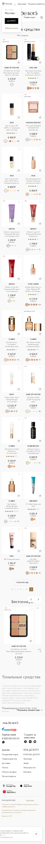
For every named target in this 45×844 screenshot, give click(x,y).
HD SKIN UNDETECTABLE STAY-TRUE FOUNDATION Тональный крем (33, 561)
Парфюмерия (29, 17)
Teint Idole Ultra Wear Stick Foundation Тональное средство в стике (33, 73)
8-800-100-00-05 (10, 739)
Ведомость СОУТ (7, 816)
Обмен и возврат (9, 772)
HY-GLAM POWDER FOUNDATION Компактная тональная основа (33, 128)
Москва (8, 4)
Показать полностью (28, 710)
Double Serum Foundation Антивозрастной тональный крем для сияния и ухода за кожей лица (12, 344)
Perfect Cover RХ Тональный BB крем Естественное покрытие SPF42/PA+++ (12, 289)
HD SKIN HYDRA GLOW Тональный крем (33, 400)
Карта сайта (30, 800)
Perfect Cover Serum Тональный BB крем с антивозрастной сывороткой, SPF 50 (12, 234)
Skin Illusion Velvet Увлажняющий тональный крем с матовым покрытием (33, 344)
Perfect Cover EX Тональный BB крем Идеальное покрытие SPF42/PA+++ (33, 234)
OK (36, 834)
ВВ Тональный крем (11, 559)
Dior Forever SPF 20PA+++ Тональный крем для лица (12, 128)
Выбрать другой (11, 28)
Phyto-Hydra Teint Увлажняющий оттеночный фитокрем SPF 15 (12, 400)
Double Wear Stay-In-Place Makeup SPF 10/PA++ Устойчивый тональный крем (33, 289)
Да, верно (11, 21)
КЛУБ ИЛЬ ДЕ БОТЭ (32, 755)
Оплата (5, 768)
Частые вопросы (9, 776)
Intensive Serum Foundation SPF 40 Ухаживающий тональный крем (33, 451)
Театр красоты (30, 768)
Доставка (6, 763)
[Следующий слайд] (38, 599)
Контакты (27, 772)
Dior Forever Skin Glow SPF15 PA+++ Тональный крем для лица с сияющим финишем (12, 181)
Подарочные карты (10, 755)
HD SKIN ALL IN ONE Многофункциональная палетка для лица (11, 73)
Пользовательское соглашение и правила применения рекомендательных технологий (19, 811)
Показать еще (22, 582)
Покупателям (33, 4)
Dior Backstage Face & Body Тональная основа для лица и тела (33, 181)
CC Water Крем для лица (33, 505)
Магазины (22, 4)
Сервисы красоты (9, 759)
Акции (26, 763)
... (23, 589)
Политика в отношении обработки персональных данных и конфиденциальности (20, 805)
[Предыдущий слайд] (31, 599)
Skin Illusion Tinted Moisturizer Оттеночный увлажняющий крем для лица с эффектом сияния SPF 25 (12, 451)
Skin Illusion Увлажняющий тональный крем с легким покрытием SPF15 (12, 506)
